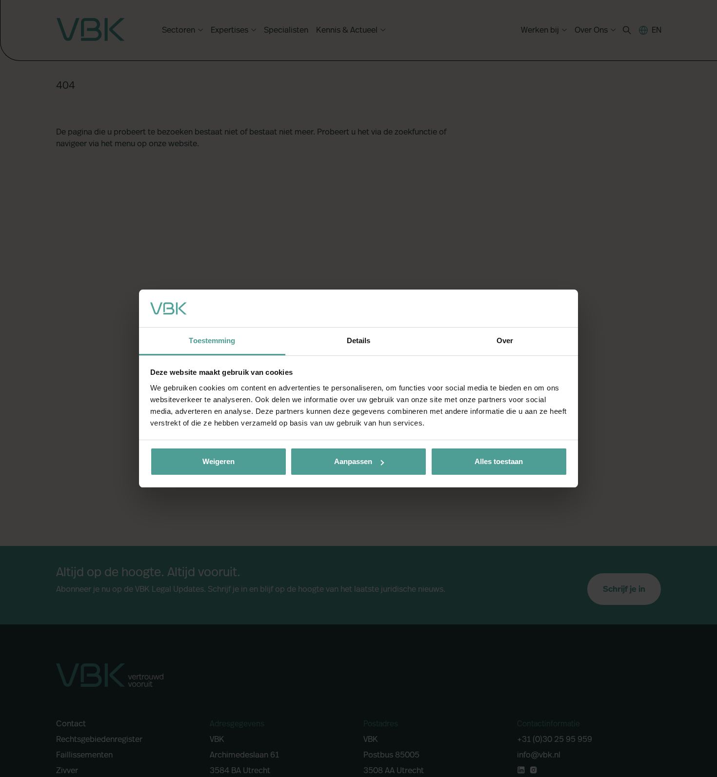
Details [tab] (359, 340)
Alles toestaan (499, 461)
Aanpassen (353, 461)
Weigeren (218, 461)
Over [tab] (505, 340)
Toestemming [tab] (212, 340)
